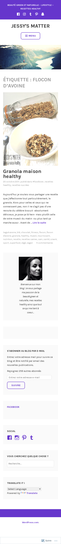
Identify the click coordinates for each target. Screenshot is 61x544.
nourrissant (44, 235)
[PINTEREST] (36, 14)
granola (16, 235)
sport (6, 243)
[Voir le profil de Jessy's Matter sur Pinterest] (25, 437)
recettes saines (29, 239)
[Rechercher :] (30, 463)
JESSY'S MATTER (30, 26)
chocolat (25, 232)
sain (40, 239)
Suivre (16, 385)
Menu (32, 35)
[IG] (24, 14)
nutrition (7, 239)
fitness (34, 232)
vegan (30, 243)
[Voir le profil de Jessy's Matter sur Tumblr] (32, 437)
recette (16, 239)
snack (53, 239)
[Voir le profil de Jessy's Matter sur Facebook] (10, 437)
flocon (42, 232)
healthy (25, 235)
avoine (12, 232)
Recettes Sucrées (20, 185)
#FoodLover (38, 181)
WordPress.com (30, 522)
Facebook (13, 406)
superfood (15, 243)
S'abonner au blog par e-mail (26, 350)
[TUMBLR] (30, 14)
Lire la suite (39, 222)
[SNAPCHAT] (43, 14)
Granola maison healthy (22, 173)
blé (18, 232)
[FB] (18, 14)
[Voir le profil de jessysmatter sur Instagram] (17, 437)
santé (46, 239)
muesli (33, 235)
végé (23, 243)
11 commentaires (44, 243)
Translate (32, 493)
